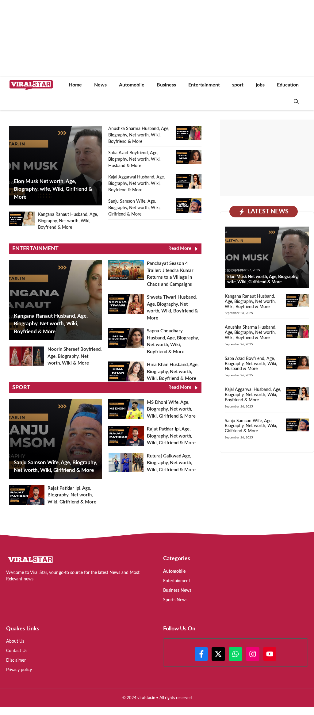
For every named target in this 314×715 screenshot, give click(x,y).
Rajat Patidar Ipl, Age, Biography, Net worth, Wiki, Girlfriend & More (72, 495)
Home (75, 84)
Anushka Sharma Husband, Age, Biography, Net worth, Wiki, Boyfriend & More (138, 135)
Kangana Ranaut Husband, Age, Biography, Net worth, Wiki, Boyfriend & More (68, 221)
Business (166, 84)
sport (237, 84)
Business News (177, 590)
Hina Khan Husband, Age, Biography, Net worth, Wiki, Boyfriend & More (172, 371)
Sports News (175, 600)
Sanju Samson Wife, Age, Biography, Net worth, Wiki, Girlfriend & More (134, 207)
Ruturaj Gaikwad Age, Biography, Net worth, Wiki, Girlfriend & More (171, 463)
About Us (15, 641)
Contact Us (16, 651)
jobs (260, 84)
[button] (296, 102)
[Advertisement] (267, 158)
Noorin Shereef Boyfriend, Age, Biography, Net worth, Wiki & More (74, 356)
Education (288, 84)
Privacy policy (19, 670)
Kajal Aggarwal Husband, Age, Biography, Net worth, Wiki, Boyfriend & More (136, 183)
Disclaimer (16, 660)
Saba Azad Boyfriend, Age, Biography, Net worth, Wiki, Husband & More (134, 159)
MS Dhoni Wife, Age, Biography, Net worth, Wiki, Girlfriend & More (171, 409)
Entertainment (204, 84)
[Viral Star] (31, 85)
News (100, 84)
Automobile (131, 84)
